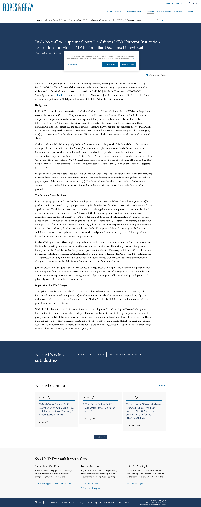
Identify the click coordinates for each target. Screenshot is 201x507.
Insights (150, 11)
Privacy (119, 502)
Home (38, 20)
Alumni (64, 502)
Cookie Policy (75, 502)
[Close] (135, 53)
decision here (59, 95)
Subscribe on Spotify (62, 483)
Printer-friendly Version (157, 75)
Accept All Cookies (128, 64)
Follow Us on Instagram (90, 488)
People (118, 11)
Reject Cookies (110, 64)
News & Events (164, 11)
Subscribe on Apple (43, 483)
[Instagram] (36, 502)
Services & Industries (134, 11)
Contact (157, 3)
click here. (133, 58)
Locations (178, 11)
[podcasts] (196, 3)
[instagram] (189, 3)
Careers (190, 11)
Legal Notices (108, 502)
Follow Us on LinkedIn (90, 483)
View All (162, 385)
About (109, 11)
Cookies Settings (72, 64)
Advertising (54, 502)
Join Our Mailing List (173, 3)
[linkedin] (193, 3)
